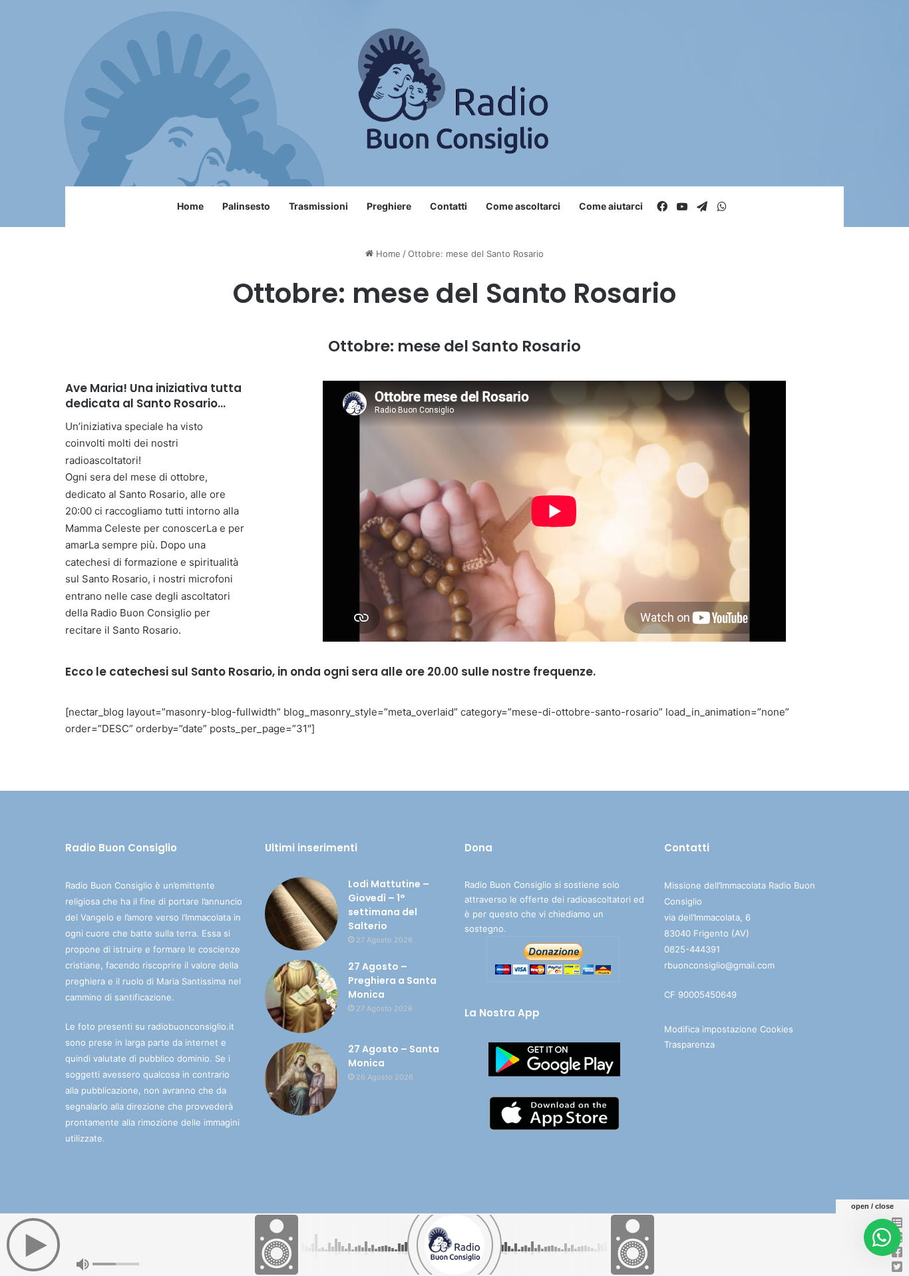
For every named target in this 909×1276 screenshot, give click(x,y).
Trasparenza (689, 1044)
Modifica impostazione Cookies (728, 1029)
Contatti (448, 206)
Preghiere (389, 206)
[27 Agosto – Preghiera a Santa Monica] (301, 996)
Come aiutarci (611, 206)
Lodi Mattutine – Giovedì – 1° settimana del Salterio (388, 905)
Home (190, 206)
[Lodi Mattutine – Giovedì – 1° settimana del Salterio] (301, 914)
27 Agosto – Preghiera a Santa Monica (392, 980)
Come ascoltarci (523, 206)
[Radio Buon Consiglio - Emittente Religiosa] (455, 93)
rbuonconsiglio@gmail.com (719, 965)
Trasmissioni (318, 206)
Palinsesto (246, 206)
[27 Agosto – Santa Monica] (301, 1079)
